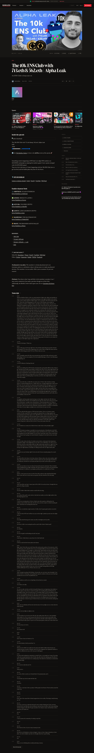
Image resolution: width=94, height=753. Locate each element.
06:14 (13, 450)
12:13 (13, 712)
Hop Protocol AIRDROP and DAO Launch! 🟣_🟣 (71, 192)
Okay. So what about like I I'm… (70, 176)
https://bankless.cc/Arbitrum (20, 193)
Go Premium (87, 5)
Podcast (14, 5)
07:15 (13, 493)
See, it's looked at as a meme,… (70, 162)
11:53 (13, 696)
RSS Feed (44, 181)
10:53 (13, 637)
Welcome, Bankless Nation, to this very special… (71, 159)
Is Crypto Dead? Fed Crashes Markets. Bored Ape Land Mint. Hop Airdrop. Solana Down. (71, 197)
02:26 (13, 341)
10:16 (13, 603)
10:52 (13, 632)
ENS (14, 245)
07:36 (13, 512)
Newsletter (29, 5)
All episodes (80, 110)
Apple (28, 181)
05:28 (13, 428)
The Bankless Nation (21, 153)
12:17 (13, 721)
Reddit (29, 257)
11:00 (13, 646)
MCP (77, 5)
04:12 (13, 397)
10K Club (16, 236)
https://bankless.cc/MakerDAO (20, 219)
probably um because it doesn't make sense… (71, 173)
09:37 (13, 583)
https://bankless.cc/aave (18, 213)
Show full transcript (17, 747)
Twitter (18, 257)
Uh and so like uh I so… (68, 164)
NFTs (13, 60)
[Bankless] (6, 5)
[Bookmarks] (66, 81)
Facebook (39, 257)
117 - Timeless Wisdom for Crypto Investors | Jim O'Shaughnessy (71, 187)
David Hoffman (17, 81)
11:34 (13, 663)
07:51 (13, 527)
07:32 (13, 507)
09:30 (13, 578)
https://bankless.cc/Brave (18, 226)
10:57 (13, 641)
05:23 (13, 424)
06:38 (13, 464)
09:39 (13, 587)
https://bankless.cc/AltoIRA (19, 206)
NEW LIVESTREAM (19, 177)
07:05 (13, 478)
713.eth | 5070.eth (18, 239)
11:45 (13, 681)
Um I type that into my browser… (70, 170)
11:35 (13, 667)
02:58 (13, 366)
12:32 (13, 736)
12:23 (13, 730)
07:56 (13, 536)
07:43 (13, 518)
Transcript (15, 293)
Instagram (24, 257)
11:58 (13, 703)
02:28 (13, 346)
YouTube (38, 181)
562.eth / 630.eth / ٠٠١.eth (20, 242)
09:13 (13, 570)
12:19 (13, 726)
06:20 (13, 456)
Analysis (21, 5)
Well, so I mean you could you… (70, 167)
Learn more (62, 1)
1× (21, 149)
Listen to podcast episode (19, 181)
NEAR (33, 1)
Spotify (33, 181)
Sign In (81, 5)
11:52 (13, 692)
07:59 (13, 541)
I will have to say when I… (69, 179)
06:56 (13, 472)
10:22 (13, 609)
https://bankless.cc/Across (19, 200)
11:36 (13, 672)
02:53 (13, 361)
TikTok (34, 257)
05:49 (13, 439)
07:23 (13, 499)
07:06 (13, 482)
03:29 (13, 380)
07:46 (13, 522)
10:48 (13, 623)
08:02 (13, 545)
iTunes (26, 255)
